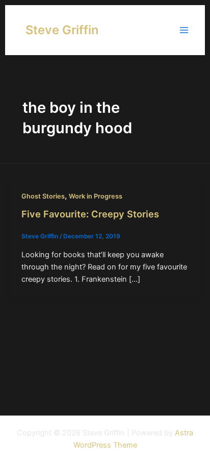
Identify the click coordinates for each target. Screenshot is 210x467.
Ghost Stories (43, 196)
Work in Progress (95, 196)
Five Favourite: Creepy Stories (90, 213)
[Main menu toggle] (184, 30)
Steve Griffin (61, 29)
